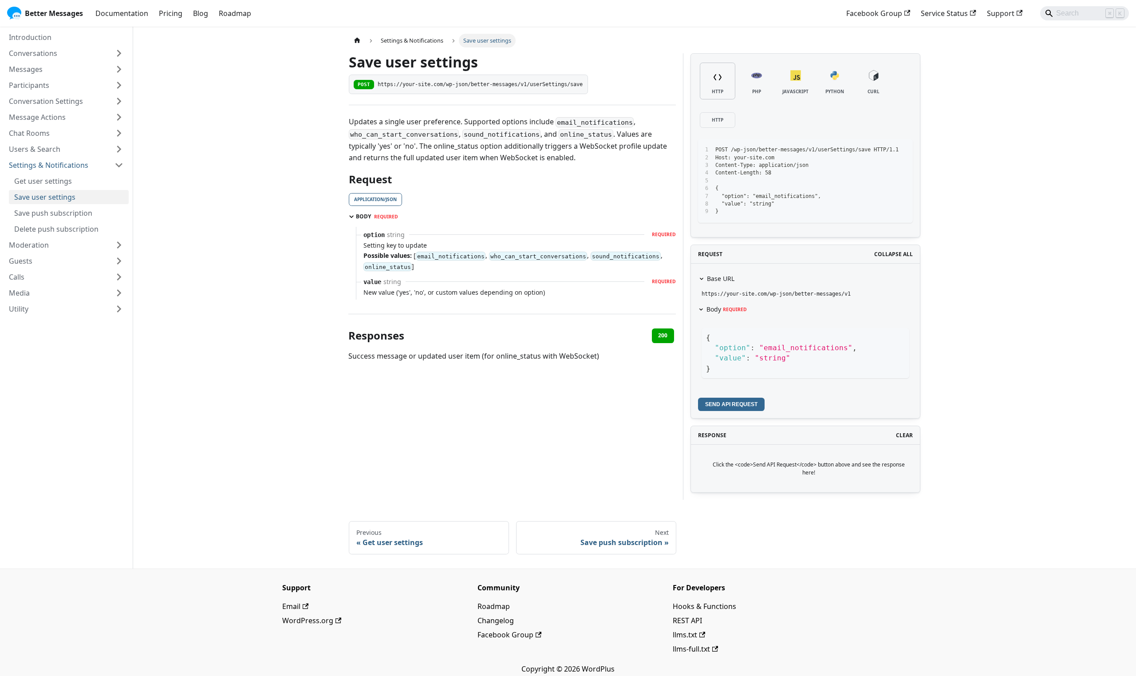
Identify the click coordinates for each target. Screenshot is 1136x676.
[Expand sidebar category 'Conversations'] (119, 53)
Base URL (720, 278)
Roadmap (235, 13)
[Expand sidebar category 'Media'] (119, 293)
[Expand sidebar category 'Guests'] (119, 261)
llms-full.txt (691, 649)
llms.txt (685, 635)
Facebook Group (874, 13)
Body (726, 309)
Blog (200, 13)
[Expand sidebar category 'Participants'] (119, 85)
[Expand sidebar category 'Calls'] (119, 277)
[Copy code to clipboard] (886, 149)
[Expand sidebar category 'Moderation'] (119, 245)
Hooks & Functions (704, 606)
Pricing (170, 13)
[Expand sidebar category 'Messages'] (119, 69)
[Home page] (357, 40)
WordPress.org (307, 620)
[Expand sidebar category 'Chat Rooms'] (119, 133)
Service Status (944, 13)
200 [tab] (662, 335)
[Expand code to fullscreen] (902, 149)
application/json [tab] (375, 199)
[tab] (717, 81)
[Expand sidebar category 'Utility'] (119, 309)
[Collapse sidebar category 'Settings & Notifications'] (119, 165)
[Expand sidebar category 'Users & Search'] (119, 149)
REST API (687, 620)
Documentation (121, 13)
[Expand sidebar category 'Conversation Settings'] (119, 101)
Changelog (495, 620)
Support (1000, 13)
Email (291, 606)
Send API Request (731, 404)
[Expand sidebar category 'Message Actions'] (119, 117)
